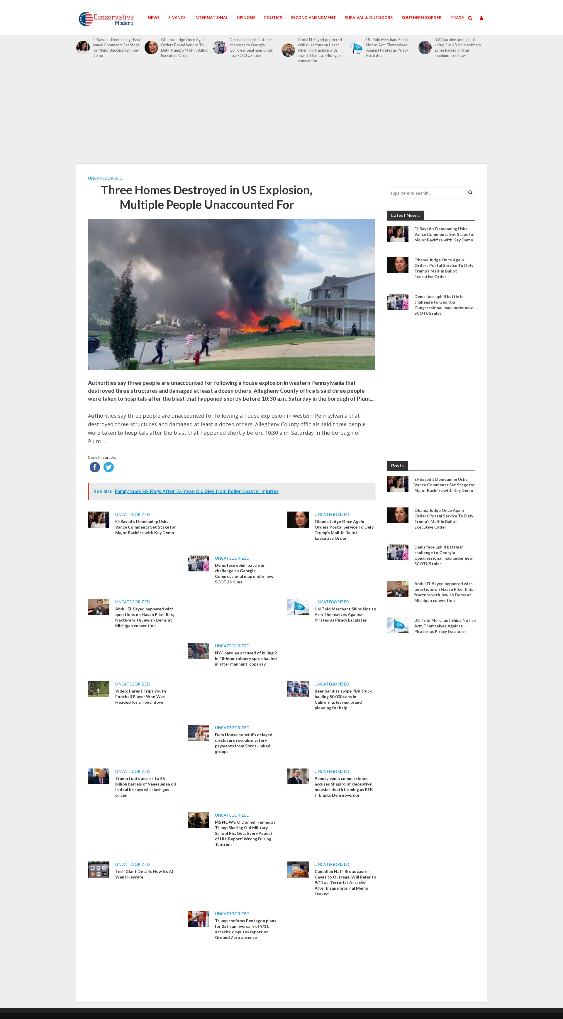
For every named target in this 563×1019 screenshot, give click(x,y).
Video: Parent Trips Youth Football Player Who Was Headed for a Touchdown (140, 696)
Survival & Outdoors (369, 17)
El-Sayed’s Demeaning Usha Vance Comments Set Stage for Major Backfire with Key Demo (116, 47)
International (211, 17)
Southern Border (421, 17)
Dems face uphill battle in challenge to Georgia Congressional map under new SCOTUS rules (251, 47)
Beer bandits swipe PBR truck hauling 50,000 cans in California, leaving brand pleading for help (343, 699)
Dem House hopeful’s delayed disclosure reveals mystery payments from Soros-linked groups (243, 743)
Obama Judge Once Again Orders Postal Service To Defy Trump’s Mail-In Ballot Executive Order (184, 47)
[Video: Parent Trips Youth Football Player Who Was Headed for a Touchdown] (98, 688)
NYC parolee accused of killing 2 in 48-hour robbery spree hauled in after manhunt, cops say (458, 47)
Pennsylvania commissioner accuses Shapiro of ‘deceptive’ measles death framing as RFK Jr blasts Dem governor (344, 787)
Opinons (246, 17)
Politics (273, 17)
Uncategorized (105, 178)
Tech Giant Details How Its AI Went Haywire (144, 874)
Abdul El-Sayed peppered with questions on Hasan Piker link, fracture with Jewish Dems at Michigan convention (320, 50)
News (154, 17)
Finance (177, 17)
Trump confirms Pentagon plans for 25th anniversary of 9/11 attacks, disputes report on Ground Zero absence (245, 929)
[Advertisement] (281, 117)
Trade (457, 17)
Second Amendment (313, 17)
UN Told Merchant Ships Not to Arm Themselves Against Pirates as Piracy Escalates (387, 47)
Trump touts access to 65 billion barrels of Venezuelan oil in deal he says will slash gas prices (145, 787)
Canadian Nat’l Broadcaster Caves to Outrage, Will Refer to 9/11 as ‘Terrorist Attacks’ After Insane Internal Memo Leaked (345, 882)
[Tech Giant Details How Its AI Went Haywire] (98, 869)
